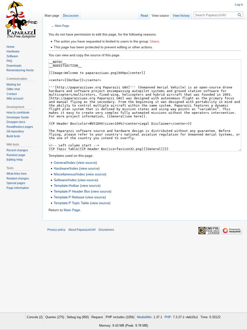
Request (97, 317)
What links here (17, 173)
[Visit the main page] (21, 19)
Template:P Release (69, 197)
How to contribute (18, 112)
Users (154, 41)
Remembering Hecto (20, 70)
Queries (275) (54, 317)
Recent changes (17, 150)
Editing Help (15, 159)
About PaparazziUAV (82, 229)
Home (10, 47)
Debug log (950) (78, 317)
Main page (52, 15)
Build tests (13, 136)
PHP (168, 317)
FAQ (9, 61)
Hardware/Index (66, 168)
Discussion (70, 15)
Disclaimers (106, 229)
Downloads (14, 65)
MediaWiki (144, 317)
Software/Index (65, 180)
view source (87, 163)
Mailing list (14, 84)
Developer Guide (18, 117)
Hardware (13, 51)
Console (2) (35, 317)
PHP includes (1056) (120, 317)
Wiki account (15, 98)
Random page (16, 155)
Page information (18, 188)
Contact (12, 94)
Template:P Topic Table (71, 203)
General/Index (64, 163)
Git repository (15, 131)
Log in (239, 4)
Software (12, 56)
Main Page (62, 25)
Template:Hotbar (66, 185)
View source (160, 15)
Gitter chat (13, 89)
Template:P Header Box (72, 191)
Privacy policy (56, 229)
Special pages (16, 183)
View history (181, 15)
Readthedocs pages (20, 127)
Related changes (18, 178)
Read (144, 15)
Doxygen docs (16, 122)
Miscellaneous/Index (69, 174)
